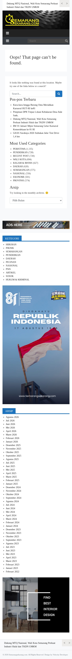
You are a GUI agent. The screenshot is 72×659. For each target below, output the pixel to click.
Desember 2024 (13, 487)
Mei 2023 (10, 554)
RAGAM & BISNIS (22, 163)
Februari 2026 (12, 438)
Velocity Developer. (60, 655)
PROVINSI (18, 180)
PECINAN (11, 262)
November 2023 (13, 533)
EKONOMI (18, 177)
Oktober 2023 (12, 536)
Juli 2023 (10, 547)
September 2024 (13, 498)
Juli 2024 (10, 505)
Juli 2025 (10, 463)
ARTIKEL (11, 272)
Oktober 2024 (12, 494)
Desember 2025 (13, 445)
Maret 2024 (11, 519)
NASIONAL (19, 173)
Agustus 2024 (12, 501)
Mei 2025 (10, 470)
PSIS (8, 269)
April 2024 (11, 515)
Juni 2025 (10, 466)
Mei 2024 (10, 512)
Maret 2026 (11, 434)
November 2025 (13, 448)
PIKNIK (10, 248)
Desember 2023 (13, 529)
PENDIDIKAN (20, 152)
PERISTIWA (19, 149)
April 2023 (11, 557)
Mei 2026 (10, 427)
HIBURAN (11, 244)
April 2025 (11, 473)
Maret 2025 (11, 477)
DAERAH (18, 166)
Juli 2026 (10, 420)
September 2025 (13, 455)
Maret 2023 (11, 561)
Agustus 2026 (12, 417)
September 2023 (13, 540)
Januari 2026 (12, 441)
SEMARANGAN (21, 170)
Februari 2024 (12, 522)
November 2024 (13, 491)
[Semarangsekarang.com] (22, 20)
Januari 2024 (12, 526)
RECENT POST (21, 156)
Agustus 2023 (12, 543)
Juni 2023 (10, 550)
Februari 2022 (12, 571)
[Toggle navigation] (7, 33)
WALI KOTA (19, 159)
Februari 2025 (12, 480)
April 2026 (11, 431)
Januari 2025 (12, 484)
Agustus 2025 (12, 459)
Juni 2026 (10, 424)
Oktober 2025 (12, 452)
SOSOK (10, 276)
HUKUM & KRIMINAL (17, 279)
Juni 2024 (10, 508)
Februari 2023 (12, 564)
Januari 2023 (12, 568)
